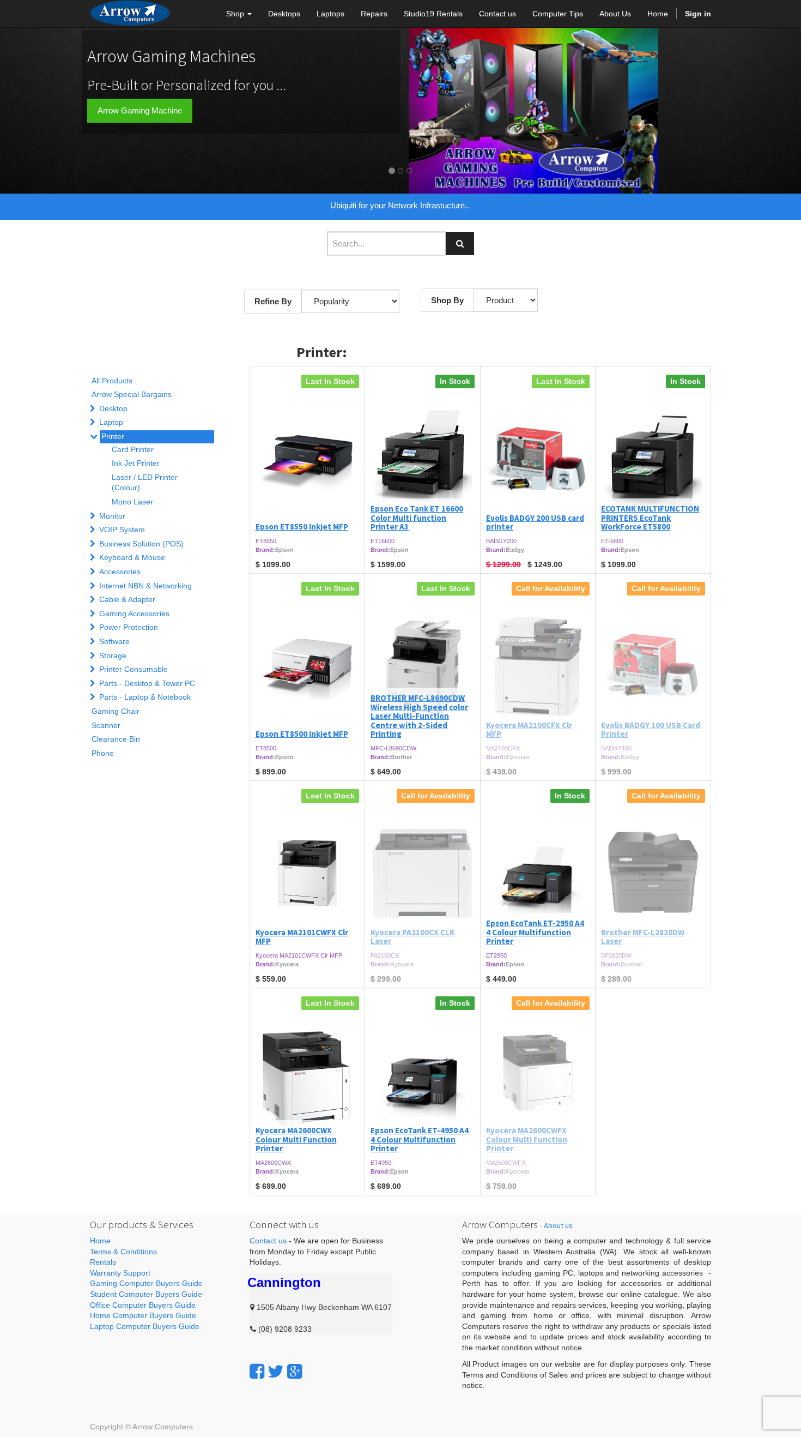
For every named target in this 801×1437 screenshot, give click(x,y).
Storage (112, 655)
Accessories (120, 571)
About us (558, 1225)
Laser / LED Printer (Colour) (145, 482)
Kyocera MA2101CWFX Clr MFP (302, 937)
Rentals (103, 1262)
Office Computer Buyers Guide (143, 1305)
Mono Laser (132, 501)
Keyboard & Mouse (132, 557)
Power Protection (128, 627)
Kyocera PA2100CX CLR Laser (412, 937)
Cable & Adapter (127, 599)
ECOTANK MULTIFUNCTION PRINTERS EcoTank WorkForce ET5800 (650, 517)
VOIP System (122, 529)
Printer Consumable (133, 669)
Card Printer (133, 449)
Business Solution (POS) (141, 543)
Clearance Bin (116, 739)
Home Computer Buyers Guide (143, 1315)
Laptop (111, 422)
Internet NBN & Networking (145, 585)
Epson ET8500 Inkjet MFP (302, 734)
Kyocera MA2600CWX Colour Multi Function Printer (296, 1139)
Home (100, 1240)
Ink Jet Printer (136, 463)
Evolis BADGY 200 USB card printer (535, 522)
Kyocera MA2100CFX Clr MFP (529, 729)
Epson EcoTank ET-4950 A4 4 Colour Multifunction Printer (420, 1139)
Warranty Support (120, 1272)
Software (114, 641)
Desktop (113, 408)
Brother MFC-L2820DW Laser (642, 937)
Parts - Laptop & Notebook (145, 697)
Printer (112, 436)
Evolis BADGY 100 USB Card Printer (650, 729)
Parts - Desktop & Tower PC (147, 683)
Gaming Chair (115, 711)
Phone (103, 753)
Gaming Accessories (134, 613)
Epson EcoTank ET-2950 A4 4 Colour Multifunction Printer (535, 932)
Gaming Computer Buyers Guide (146, 1283)
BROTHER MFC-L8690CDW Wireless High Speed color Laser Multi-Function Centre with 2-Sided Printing (419, 716)
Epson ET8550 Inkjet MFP (302, 526)
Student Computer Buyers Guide (146, 1294)
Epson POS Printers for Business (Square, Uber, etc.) (400, 205)
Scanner (106, 725)
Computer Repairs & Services (151, 133)
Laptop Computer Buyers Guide (144, 1326)
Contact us (268, 1240)
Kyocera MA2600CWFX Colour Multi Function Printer (526, 1139)
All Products (112, 380)
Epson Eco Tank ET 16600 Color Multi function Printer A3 (417, 517)
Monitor (112, 516)
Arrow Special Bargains (132, 394)
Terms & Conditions (123, 1251)
